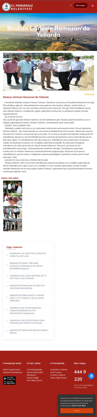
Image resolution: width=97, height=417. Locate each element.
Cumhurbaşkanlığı (34, 369)
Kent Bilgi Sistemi (34, 380)
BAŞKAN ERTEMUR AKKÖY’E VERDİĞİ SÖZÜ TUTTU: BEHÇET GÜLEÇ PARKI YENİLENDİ (27, 298)
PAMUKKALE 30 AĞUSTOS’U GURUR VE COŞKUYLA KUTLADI (28, 254)
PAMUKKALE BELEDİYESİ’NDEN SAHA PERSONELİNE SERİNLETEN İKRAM (27, 321)
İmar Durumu (56, 372)
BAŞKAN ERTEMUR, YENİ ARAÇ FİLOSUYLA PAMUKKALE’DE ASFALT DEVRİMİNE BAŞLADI (26, 266)
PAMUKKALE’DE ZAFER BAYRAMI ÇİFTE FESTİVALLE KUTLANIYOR (28, 277)
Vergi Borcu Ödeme (58, 369)
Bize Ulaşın (80, 5)
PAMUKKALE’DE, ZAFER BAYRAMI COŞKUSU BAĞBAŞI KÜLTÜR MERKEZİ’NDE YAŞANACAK (25, 311)
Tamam (77, 411)
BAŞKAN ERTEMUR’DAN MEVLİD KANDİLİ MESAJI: (29, 331)
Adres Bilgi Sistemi (58, 378)
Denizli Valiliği (32, 378)
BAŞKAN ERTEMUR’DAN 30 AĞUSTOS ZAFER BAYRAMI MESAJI (27, 286)
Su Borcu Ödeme (57, 375)
